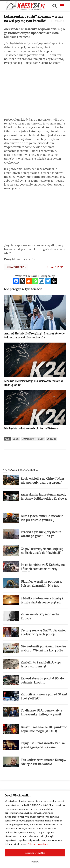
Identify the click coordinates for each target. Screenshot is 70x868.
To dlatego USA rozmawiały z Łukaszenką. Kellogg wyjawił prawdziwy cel (41, 714)
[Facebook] (16, 281)
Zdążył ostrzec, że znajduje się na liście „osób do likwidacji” (42, 551)
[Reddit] (29, 281)
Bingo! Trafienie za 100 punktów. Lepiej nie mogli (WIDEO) (44, 729)
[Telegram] (48, 281)
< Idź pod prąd (16, 267)
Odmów (35, 861)
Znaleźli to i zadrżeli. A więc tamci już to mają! (41, 664)
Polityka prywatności (38, 844)
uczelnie (51, 439)
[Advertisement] (35, 92)
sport (40, 439)
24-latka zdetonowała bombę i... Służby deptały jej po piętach (43, 600)
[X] (22, 281)
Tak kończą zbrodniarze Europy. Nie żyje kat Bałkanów (43, 762)
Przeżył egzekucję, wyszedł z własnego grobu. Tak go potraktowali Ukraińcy (41, 536)
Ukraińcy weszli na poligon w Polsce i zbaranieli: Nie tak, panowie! (41, 585)
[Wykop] (41, 281)
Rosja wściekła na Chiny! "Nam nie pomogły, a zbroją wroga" (42, 480)
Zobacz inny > (56, 267)
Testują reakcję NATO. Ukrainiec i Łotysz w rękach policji (43, 632)
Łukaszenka (28, 439)
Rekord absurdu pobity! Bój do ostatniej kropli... (42, 680)
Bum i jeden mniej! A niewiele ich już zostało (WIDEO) (42, 518)
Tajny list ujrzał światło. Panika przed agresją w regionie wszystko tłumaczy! (43, 747)
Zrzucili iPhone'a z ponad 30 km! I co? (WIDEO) (44, 696)
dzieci (16, 439)
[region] (35, 829)
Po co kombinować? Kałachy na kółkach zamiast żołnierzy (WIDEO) (43, 569)
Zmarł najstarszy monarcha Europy (40, 616)
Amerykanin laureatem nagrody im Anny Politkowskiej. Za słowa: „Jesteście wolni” (44, 498)
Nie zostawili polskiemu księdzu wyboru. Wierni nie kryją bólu (43, 648)
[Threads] (54, 281)
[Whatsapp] (35, 281)
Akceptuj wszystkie (35, 852)
